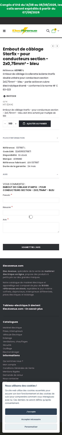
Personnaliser (31, 427)
